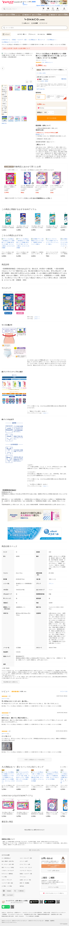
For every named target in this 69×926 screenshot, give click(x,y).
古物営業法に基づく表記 (56, 914)
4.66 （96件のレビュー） (47, 62)
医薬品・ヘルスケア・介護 (19, 39)
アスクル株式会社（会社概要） (33, 916)
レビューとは (63, 691)
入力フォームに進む (53, 887)
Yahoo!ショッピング (6, 920)
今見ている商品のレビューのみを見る (34, 759)
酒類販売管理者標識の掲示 (44, 914)
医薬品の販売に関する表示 (8, 916)
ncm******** (4, 698)
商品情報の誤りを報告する (10, 682)
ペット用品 (4, 876)
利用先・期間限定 (44, 81)
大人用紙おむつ (51, 39)
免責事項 (52, 920)
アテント (44, 60)
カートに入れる (51, 118)
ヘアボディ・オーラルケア (8, 870)
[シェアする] (27, 81)
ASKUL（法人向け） (19, 916)
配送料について (40, 134)
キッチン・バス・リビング (26, 867)
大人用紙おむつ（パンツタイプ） (10, 42)
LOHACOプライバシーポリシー (58, 912)
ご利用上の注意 (46, 912)
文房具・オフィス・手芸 (25, 879)
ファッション (23, 876)
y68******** (4, 733)
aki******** (4, 715)
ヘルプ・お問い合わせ (53, 870)
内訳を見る (63, 79)
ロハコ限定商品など (6, 858)
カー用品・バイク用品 (7, 886)
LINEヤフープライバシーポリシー (19, 920)
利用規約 (47, 920)
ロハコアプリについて (17, 902)
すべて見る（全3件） (41, 73)
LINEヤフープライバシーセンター (36, 920)
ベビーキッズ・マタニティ (26, 870)
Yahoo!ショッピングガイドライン (9, 922)
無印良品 (22, 886)
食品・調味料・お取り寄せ (8, 861)
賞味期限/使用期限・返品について (45, 141)
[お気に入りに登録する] (30, 81)
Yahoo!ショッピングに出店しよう (54, 5)
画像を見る (4, 123)
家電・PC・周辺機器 (24, 883)
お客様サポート (17, 912)
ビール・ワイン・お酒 (25, 864)
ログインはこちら (41, 89)
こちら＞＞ (37, 316)
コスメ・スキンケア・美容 (26, 858)
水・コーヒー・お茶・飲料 (8, 864)
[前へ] (3, 68)
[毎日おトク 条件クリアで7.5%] (34, 14)
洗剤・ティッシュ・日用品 (8, 867)
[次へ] (32, 68)
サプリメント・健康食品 (7, 873)
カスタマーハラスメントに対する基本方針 (32, 912)
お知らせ (4, 912)
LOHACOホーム (6, 39)
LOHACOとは (10, 912)
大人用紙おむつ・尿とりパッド (37, 39)
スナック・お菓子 (24, 861)
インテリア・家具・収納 (7, 883)
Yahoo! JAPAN (40, 5)
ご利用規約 (4, 914)
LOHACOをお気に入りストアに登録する (54, 893)
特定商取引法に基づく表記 (30, 914)
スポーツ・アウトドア (7, 879)
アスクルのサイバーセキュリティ (15, 914)
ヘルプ (65, 5)
